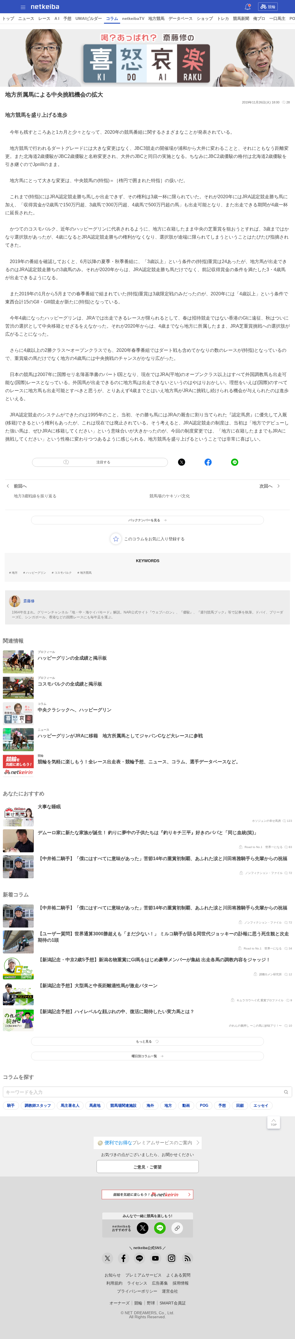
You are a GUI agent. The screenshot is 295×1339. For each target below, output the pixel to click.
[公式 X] (107, 1258)
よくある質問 (178, 1275)
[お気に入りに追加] (115, 538)
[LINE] (139, 1258)
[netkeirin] (147, 1194)
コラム (112, 18)
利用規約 (114, 1283)
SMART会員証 (173, 1303)
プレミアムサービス (143, 1275)
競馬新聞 (241, 18)
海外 (150, 1105)
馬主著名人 (70, 1105)
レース (44, 18)
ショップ (205, 18)
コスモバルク (63, 572)
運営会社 (170, 1291)
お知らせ (113, 1275)
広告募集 (160, 1283)
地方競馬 (156, 18)
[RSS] (187, 1258)
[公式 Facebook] (123, 1258)
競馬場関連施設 (123, 1105)
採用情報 (181, 1283)
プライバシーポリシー (137, 1291)
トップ (8, 18)
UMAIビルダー (88, 18)
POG (204, 1105)
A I (56, 18)
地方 (15, 572)
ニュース (26, 18)
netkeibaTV (133, 18)
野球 (151, 1303)
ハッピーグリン (36, 572)
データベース (181, 18)
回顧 (240, 1105)
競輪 (271, 7)
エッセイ (261, 1105)
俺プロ (259, 18)
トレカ (223, 18)
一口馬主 (277, 18)
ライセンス (137, 1283)
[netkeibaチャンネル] (155, 1258)
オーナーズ (119, 1303)
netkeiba (45, 6)
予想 (67, 18)
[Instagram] (171, 1258)
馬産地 (95, 1105)
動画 (186, 1105)
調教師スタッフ (38, 1105)
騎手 (11, 1105)
